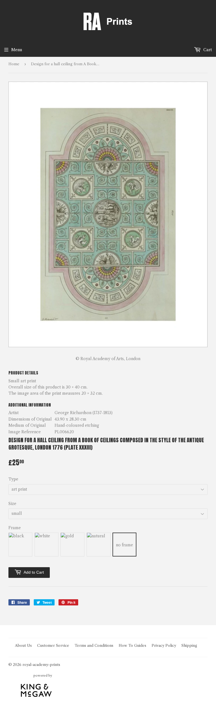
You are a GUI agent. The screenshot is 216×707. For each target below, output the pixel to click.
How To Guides (132, 645)
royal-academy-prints (41, 664)
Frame (14, 527)
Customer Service (53, 645)
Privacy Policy (164, 645)
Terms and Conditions (94, 645)
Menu (16, 49)
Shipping (189, 645)
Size (12, 503)
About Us (23, 645)
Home (13, 64)
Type (13, 479)
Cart (207, 49)
